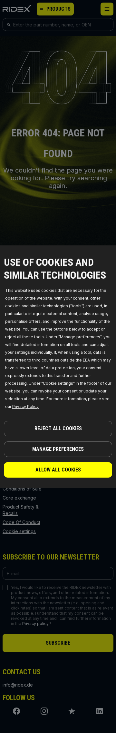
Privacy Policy (25, 406)
